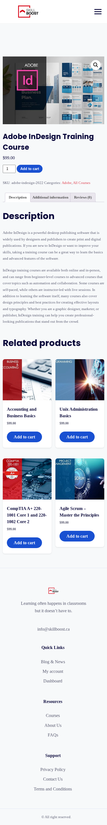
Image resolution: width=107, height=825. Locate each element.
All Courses (81, 183)
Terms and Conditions (53, 789)
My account (53, 671)
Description (18, 197)
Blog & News (53, 661)
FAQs (53, 735)
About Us (52, 725)
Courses (53, 715)
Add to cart (29, 169)
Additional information (50, 197)
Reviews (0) (83, 197)
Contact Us (53, 779)
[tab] (17, 197)
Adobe (67, 183)
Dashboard (52, 681)
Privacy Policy (53, 769)
